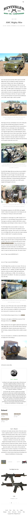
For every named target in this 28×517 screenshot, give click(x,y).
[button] (9, 502)
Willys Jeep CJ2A (17, 413)
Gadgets (21, 510)
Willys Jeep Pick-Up (5, 418)
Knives (9, 511)
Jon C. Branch (7, 25)
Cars (17, 510)
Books (14, 510)
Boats (10, 510)
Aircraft (6, 510)
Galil (14, 496)
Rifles (24, 511)
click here (23, 315)
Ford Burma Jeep (4, 413)
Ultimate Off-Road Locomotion (7, 243)
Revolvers (19, 511)
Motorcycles (14, 511)
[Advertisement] (14, 41)
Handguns (5, 511)
